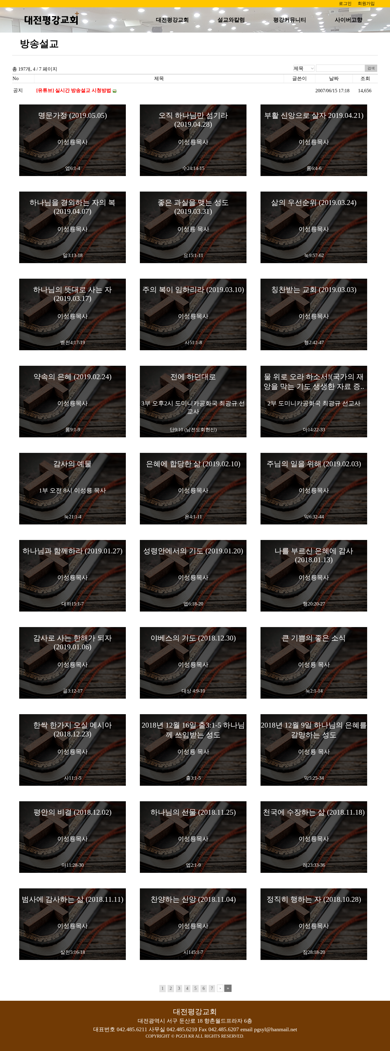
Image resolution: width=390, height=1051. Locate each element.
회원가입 (366, 3)
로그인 (345, 3)
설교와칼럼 (231, 19)
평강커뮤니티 (289, 19)
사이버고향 (348, 19)
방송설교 (39, 43)
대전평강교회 (172, 19)
